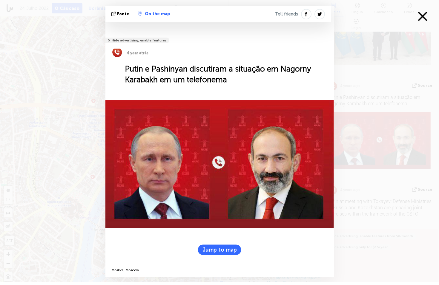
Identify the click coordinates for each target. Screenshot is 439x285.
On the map (157, 13)
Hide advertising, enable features (139, 40)
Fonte (123, 14)
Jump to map (219, 250)
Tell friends (286, 14)
